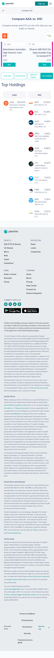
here (5, 476)
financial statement (14, 533)
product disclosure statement (38, 576)
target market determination (17, 579)
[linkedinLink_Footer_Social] (20, 304)
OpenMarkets (16, 414)
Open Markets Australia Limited (15, 405)
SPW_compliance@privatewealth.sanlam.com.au (24, 595)
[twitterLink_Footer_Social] (15, 304)
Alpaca (26, 414)
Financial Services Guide (39, 388)
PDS (12, 490)
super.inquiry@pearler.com (14, 589)
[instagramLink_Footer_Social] (11, 304)
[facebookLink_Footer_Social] (6, 304)
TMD (41, 490)
